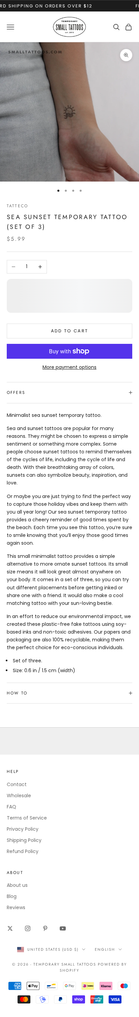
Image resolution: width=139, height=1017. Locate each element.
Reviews (16, 907)
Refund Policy (22, 851)
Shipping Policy (24, 840)
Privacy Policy (22, 829)
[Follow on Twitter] (10, 928)
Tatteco (17, 206)
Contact (17, 784)
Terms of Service (27, 817)
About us (17, 885)
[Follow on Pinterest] (45, 928)
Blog (12, 896)
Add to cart (69, 331)
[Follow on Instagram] (27, 928)
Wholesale (19, 795)
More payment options (69, 367)
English (105, 949)
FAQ (11, 806)
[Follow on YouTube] (62, 928)
